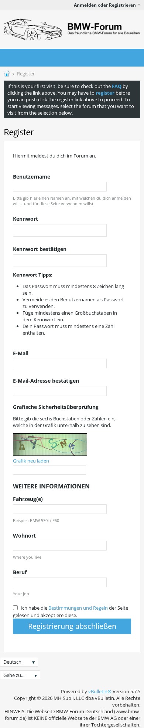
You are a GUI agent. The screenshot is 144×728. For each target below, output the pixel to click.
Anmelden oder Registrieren (105, 5)
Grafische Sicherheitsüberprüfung (56, 406)
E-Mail (20, 353)
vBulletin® (100, 691)
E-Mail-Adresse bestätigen (46, 380)
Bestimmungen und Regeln (78, 608)
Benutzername (31, 176)
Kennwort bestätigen (39, 249)
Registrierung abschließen (72, 626)
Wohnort (24, 535)
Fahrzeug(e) (28, 498)
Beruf (20, 572)
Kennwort (25, 218)
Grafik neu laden (31, 460)
